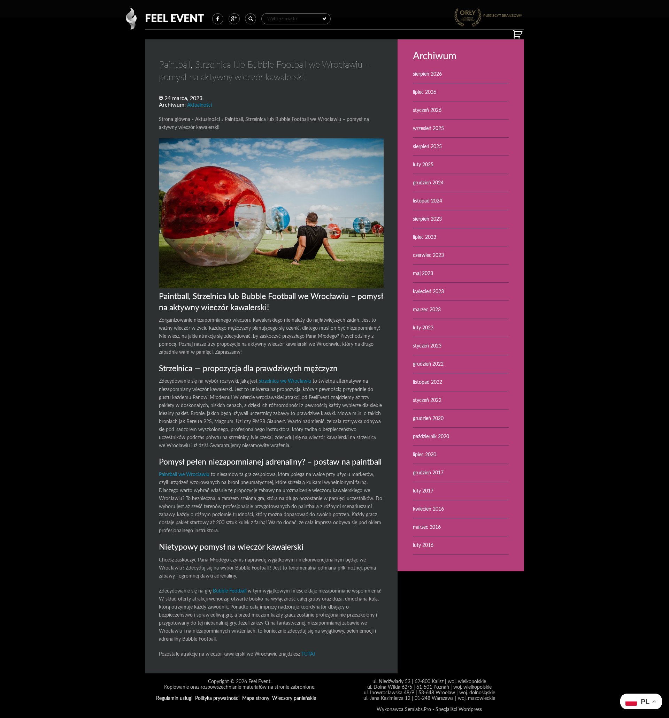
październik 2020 (431, 436)
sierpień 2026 (427, 74)
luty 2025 (423, 164)
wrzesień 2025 (428, 128)
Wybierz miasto (282, 19)
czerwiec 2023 (428, 255)
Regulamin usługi (174, 698)
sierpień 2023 (427, 219)
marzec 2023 (427, 309)
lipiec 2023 (424, 237)
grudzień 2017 (428, 472)
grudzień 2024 (428, 182)
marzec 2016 (427, 527)
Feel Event (174, 19)
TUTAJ (308, 654)
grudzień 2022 (428, 364)
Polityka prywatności (217, 698)
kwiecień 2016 (428, 509)
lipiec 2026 (424, 92)
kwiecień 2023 (428, 291)
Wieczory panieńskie (294, 698)
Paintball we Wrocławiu (184, 474)
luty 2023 (423, 327)
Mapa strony (255, 698)
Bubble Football (229, 591)
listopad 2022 (427, 382)
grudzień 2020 (428, 418)
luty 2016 (423, 545)
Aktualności (199, 105)
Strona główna (174, 119)
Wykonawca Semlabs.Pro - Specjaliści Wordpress (429, 709)
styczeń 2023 (427, 346)
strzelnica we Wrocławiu (285, 381)
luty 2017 (423, 491)
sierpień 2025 (427, 146)
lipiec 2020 (424, 454)
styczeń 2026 (427, 110)
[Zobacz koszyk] (518, 34)
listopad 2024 (427, 201)
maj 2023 (423, 273)
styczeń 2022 (427, 400)
